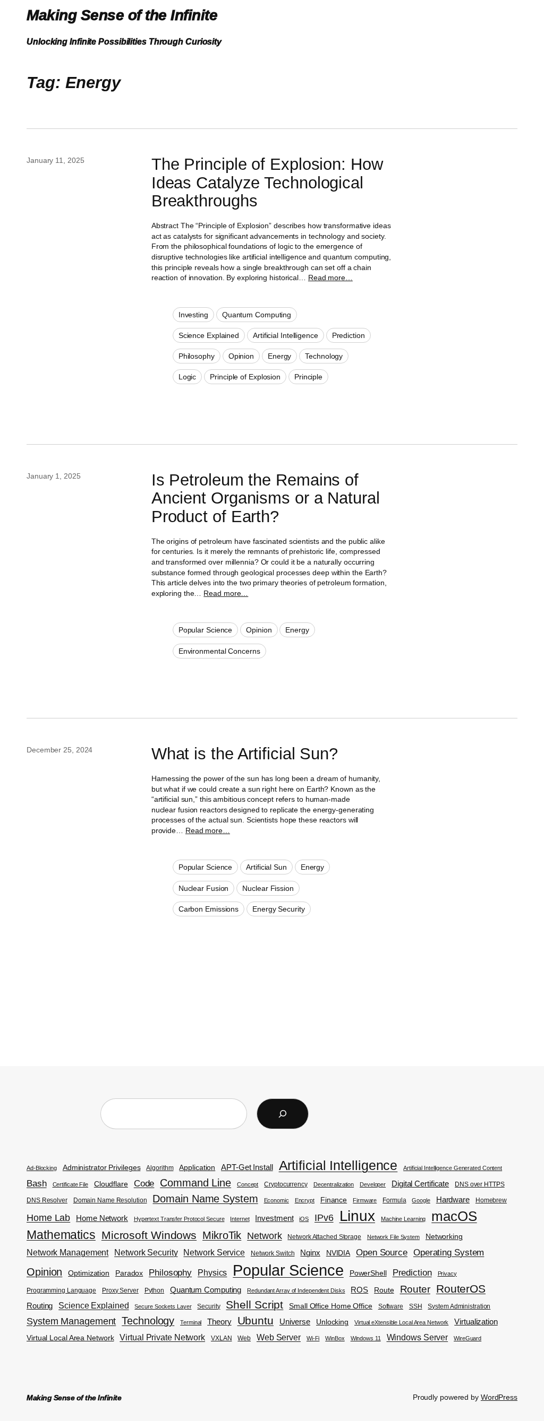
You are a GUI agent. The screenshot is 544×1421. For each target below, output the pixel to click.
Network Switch (273, 1253)
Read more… (330, 277)
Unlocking (332, 1322)
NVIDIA (338, 1253)
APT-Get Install (247, 1167)
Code (144, 1183)
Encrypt (304, 1200)
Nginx (310, 1253)
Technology (324, 356)
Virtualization (476, 1322)
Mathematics (61, 1235)
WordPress (499, 1397)
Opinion (241, 356)
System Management (71, 1321)
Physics (212, 1272)
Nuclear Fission (268, 888)
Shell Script (254, 1304)
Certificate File (70, 1184)
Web (244, 1338)
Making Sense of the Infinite (122, 14)
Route (384, 1290)
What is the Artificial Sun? (244, 754)
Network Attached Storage (324, 1237)
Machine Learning (403, 1219)
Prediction (348, 335)
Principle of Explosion (245, 376)
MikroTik (221, 1235)
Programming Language (61, 1290)
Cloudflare (111, 1184)
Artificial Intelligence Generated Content (452, 1168)
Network (264, 1235)
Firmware (365, 1200)
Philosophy (196, 356)
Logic (187, 376)
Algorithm (159, 1168)
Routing (40, 1306)
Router (415, 1289)
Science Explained (208, 335)
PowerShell (368, 1273)
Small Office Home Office (330, 1306)
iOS (304, 1219)
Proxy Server (120, 1290)
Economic (276, 1200)
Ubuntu (255, 1320)
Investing (193, 314)
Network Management (67, 1252)
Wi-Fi (313, 1338)
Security (208, 1306)
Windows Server (417, 1337)
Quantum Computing (256, 314)
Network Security (145, 1252)
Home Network (102, 1218)
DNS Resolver (47, 1200)
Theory (219, 1322)
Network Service (214, 1252)
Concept (247, 1184)
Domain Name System (205, 1199)
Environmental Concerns (219, 651)
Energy (279, 356)
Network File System (393, 1237)
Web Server (279, 1337)
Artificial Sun (266, 867)
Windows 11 (366, 1338)
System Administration (459, 1306)
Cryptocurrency (286, 1184)
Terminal (190, 1322)
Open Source (381, 1252)
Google (421, 1200)
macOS (454, 1216)
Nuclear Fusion (203, 888)
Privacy (447, 1273)
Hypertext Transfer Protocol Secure (179, 1219)
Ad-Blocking (42, 1168)
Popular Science (205, 630)
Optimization (88, 1273)
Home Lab (48, 1217)
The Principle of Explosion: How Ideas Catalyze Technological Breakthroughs (267, 182)
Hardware (453, 1199)
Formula (394, 1200)
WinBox (334, 1338)
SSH (415, 1306)
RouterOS (461, 1289)
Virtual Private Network (162, 1337)
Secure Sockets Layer (162, 1306)
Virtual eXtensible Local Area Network (401, 1322)
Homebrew (491, 1200)
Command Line (195, 1183)
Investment (274, 1218)
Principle (308, 376)
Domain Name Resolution (110, 1200)
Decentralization (333, 1184)
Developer (373, 1184)
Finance (333, 1200)
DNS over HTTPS (480, 1184)
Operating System (448, 1252)
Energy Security (278, 909)
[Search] (283, 1113)
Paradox (129, 1273)
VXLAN (221, 1338)
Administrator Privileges (102, 1168)
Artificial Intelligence (285, 335)
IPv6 (324, 1217)
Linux (357, 1216)
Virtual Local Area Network (70, 1338)
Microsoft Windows (149, 1235)
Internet (239, 1219)
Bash (37, 1184)
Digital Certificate (420, 1184)
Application (197, 1168)
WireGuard (467, 1338)
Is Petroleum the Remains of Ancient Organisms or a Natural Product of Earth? (265, 498)
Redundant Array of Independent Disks (296, 1290)
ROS (359, 1290)
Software (390, 1306)
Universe (294, 1322)
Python (154, 1290)
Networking (444, 1237)
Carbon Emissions (208, 909)
